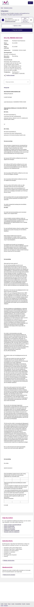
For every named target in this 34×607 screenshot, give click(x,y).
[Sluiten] (31, 20)
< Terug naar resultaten (17, 30)
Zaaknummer (7, 50)
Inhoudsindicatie (8, 59)
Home (2, 7)
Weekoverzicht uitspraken (9, 574)
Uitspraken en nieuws (8, 7)
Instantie (6, 40)
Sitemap (5, 603)
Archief (2, 605)
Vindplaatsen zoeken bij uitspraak (11, 530)
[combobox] (17, 82)
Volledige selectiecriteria (8, 560)
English (2, 603)
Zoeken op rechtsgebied (9, 529)
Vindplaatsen (7, 72)
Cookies (12, 603)
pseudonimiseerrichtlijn (10, 21)
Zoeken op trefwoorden (9, 526)
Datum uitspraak (6, 43)
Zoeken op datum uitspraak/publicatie (12, 524)
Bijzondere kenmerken (6, 57)
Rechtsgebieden (8, 52)
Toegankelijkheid (18, 603)
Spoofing (23, 603)
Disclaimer (6, 605)
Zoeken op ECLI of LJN (9, 527)
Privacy (9, 603)
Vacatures (28, 603)
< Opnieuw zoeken (17, 25)
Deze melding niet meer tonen (25, 20)
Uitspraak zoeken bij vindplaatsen (11, 531)
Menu (30, 2)
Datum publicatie (6, 47)
